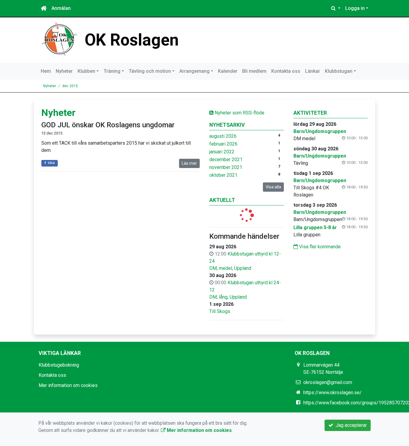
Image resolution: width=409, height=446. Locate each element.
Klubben (86, 71)
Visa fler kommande (319, 247)
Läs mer (189, 163)
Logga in (355, 8)
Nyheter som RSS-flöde (238, 113)
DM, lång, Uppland (228, 297)
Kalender (227, 71)
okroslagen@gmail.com (327, 382)
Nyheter (64, 71)
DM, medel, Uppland (230, 268)
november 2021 (225, 167)
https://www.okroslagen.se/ (332, 392)
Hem (46, 71)
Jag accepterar (350, 425)
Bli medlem (254, 71)
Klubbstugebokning (59, 365)
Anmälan (61, 8)
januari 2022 (221, 152)
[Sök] (336, 8)
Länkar (312, 71)
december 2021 (226, 159)
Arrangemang (194, 71)
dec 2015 (70, 86)
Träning (112, 71)
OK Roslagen (132, 39)
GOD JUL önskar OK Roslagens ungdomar (108, 125)
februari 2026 (223, 144)
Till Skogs (219, 311)
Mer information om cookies (68, 385)
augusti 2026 (223, 136)
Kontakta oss (285, 71)
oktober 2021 (223, 175)
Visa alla (273, 187)
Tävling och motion (150, 71)
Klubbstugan (338, 71)
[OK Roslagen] (59, 39)
